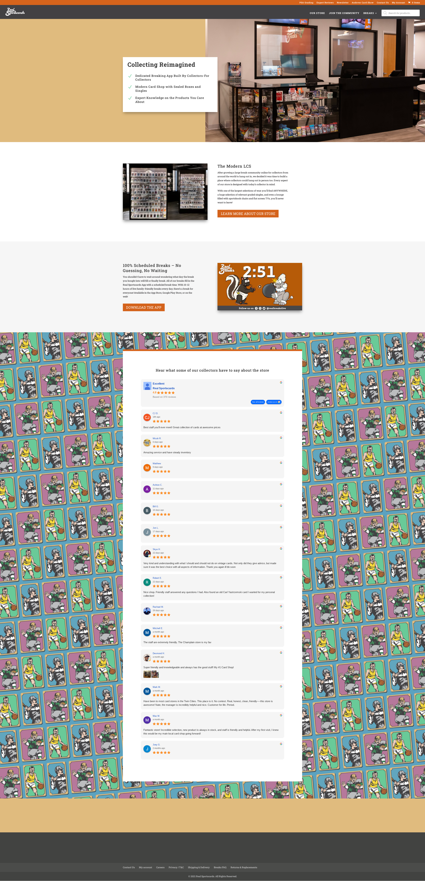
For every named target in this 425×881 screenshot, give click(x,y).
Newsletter (343, 2)
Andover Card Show (363, 2)
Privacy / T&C (176, 867)
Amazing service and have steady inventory (167, 452)
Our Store (317, 13)
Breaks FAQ (220, 867)
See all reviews (258, 402)
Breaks (368, 13)
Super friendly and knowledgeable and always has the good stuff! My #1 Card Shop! (188, 667)
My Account (398, 2)
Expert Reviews (325, 2)
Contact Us (383, 2)
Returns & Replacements (244, 867)
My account (145, 867)
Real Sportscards (164, 388)
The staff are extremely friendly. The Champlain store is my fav (177, 642)
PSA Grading (306, 2)
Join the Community (344, 13)
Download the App (143, 307)
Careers (160, 867)
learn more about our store (248, 213)
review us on (272, 402)
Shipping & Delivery (199, 867)
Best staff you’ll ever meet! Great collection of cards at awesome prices (181, 427)
